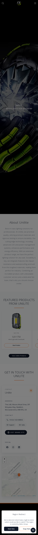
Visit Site (11, 529)
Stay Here (27, 529)
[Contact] (33, 530)
